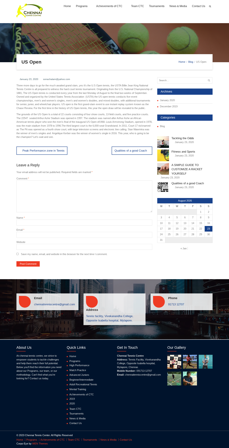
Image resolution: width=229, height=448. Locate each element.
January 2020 (167, 100)
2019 (72, 398)
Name (20, 217)
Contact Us (198, 6)
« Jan (184, 248)
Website (20, 242)
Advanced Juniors (79, 374)
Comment (22, 178)
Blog (162, 126)
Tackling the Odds (182, 138)
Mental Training (77, 389)
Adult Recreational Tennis (83, 384)
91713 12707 (176, 304)
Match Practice (77, 370)
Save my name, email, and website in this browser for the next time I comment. (64, 254)
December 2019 (169, 106)
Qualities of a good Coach (187, 183)
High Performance (79, 365)
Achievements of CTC (109, 6)
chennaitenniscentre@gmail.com (54, 304)
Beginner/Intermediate (81, 379)
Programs (82, 6)
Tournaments (156, 6)
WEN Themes (40, 443)
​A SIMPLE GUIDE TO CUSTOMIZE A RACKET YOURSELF (186, 169)
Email (20, 229)
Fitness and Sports (183, 151)
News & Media (178, 6)
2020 (72, 403)
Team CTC (137, 6)
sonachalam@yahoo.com (56, 79)
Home (67, 6)
